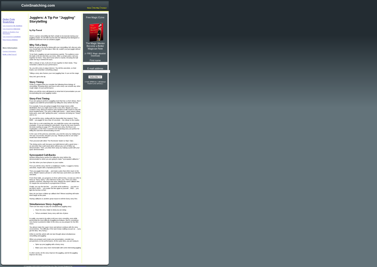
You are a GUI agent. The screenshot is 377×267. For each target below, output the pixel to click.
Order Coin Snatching (9, 20)
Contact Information (9, 51)
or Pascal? (10, 54)
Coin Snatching (12, 26)
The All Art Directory (79, 266)
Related (10, 39)
